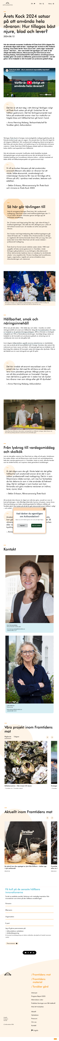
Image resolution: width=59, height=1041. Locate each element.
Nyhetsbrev (35, 1015)
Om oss (33, 1022)
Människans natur (37, 1000)
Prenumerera (11, 943)
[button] (55, 1039)
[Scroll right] (52, 737)
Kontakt (33, 1025)
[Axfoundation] (8, 3)
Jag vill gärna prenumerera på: (15, 928)
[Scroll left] (47, 737)
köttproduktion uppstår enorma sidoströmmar (28, 343)
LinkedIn (5, 1017)
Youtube (5, 1020)
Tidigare (16, 737)
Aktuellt (33, 1011)
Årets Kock (13, 138)
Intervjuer (34, 993)
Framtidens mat (9, 788)
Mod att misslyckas (37, 1007)
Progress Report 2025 (38, 996)
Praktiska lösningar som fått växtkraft (43, 1003)
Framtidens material (18, 788)
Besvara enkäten (36, 525)
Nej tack (22, 525)
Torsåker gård (8, 57)
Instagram (6, 1019)
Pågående (8, 737)
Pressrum (34, 1018)
